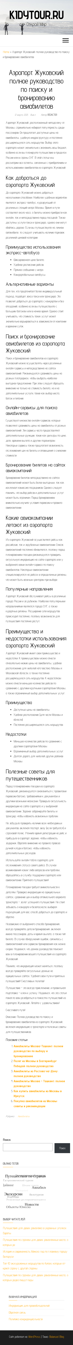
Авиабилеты (23, 1116)
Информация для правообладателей (29, 1305)
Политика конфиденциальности (26, 1319)
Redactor (52, 114)
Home (6, 52)
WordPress (34, 1337)
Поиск (7, 1140)
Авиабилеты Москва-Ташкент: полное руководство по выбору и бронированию (38, 1051)
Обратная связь (17, 1312)
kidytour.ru (36, 15)
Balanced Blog (56, 1337)
